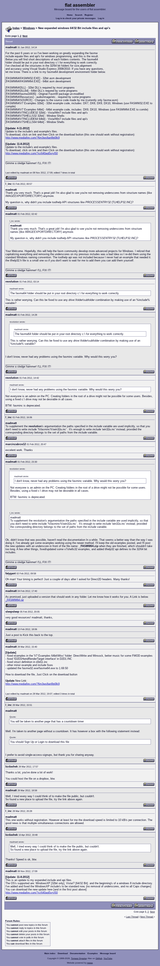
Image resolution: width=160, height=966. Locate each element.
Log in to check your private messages (76, 18)
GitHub (99, 958)
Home (70, 15)
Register (89, 15)
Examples (93, 953)
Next (25, 36)
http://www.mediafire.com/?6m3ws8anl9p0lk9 (32, 137)
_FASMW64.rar (14, 599)
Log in (101, 18)
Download (63, 953)
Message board (108, 953)
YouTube (108, 958)
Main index (49, 953)
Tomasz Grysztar (79, 958)
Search (78, 15)
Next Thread (147, 916)
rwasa (90, 963)
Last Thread (132, 916)
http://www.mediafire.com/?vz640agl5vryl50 (31, 153)
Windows (29, 28)
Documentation (77, 953)
